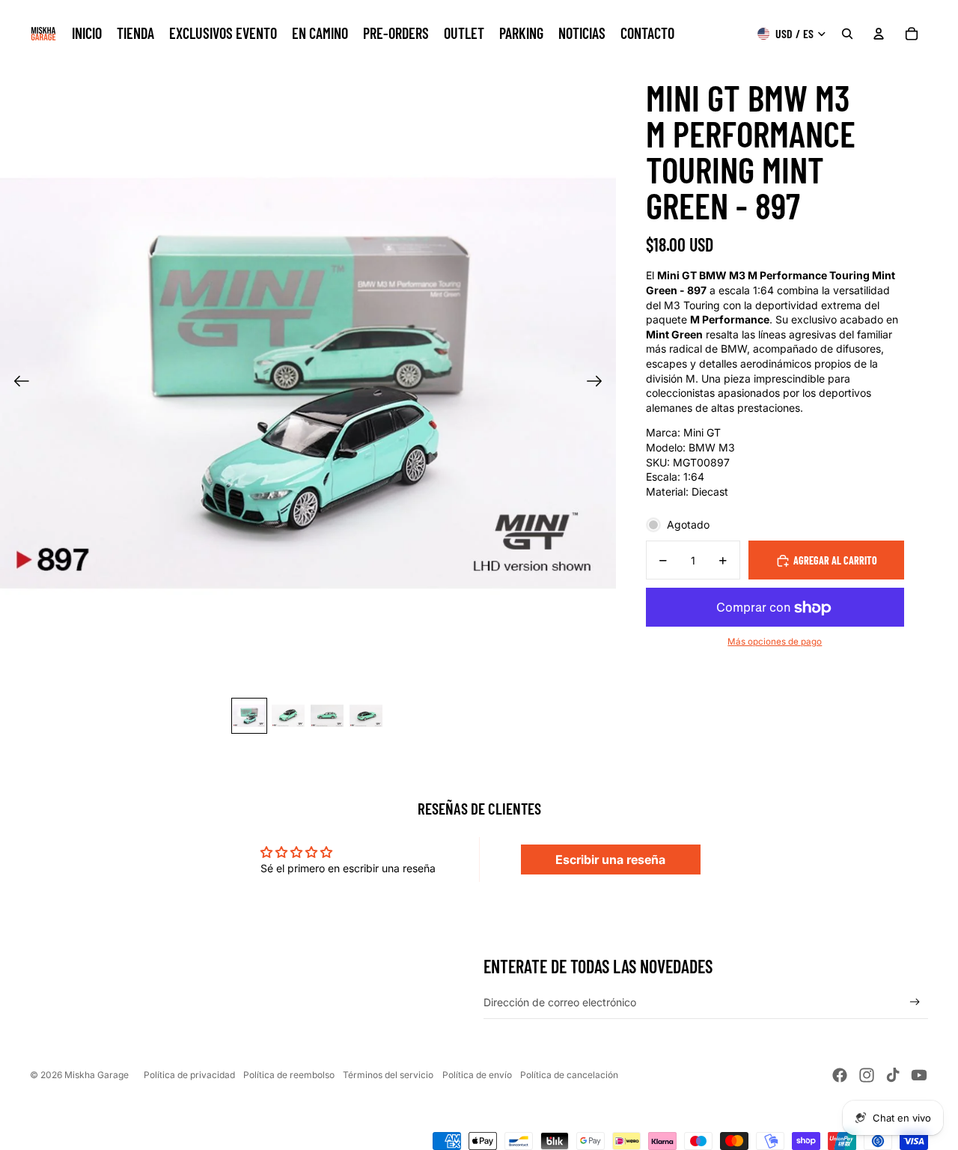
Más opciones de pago (774, 642)
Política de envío (477, 1074)
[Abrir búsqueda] (847, 33)
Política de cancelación (569, 1074)
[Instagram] (867, 1075)
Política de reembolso (289, 1074)
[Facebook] (840, 1075)
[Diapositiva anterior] (17, 382)
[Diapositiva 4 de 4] (366, 715)
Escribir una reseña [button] (610, 859)
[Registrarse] (915, 1002)
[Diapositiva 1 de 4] (249, 715)
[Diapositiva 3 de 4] (327, 715)
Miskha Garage (96, 1074)
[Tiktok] (893, 1075)
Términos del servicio (388, 1074)
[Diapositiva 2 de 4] (288, 715)
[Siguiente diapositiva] (599, 382)
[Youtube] (919, 1075)
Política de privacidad (189, 1074)
